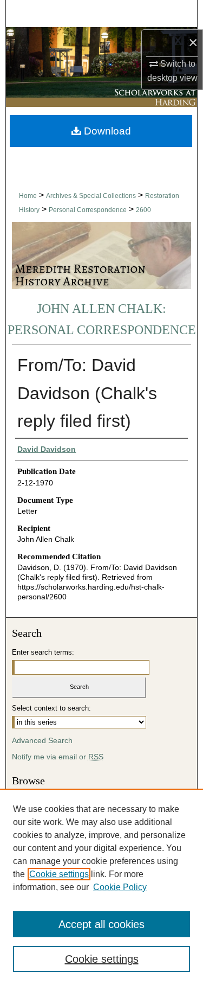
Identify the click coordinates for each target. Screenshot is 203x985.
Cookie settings (59, 874)
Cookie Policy (120, 887)
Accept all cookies (101, 924)
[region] (101, 887)
